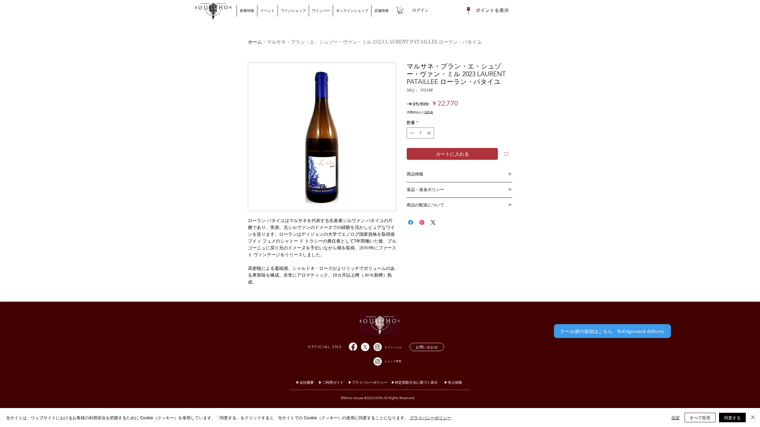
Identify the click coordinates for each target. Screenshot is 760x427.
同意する (732, 417)
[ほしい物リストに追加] (506, 154)
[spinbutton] (420, 133)
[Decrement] (411, 133)
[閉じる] (752, 417)
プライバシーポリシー (430, 417)
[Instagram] (377, 347)
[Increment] (429, 133)
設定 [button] (676, 417)
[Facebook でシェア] (410, 222)
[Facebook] (353, 346)
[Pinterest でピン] (421, 222)
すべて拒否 (700, 417)
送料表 (428, 112)
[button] (400, 10)
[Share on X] (433, 222)
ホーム (255, 41)
